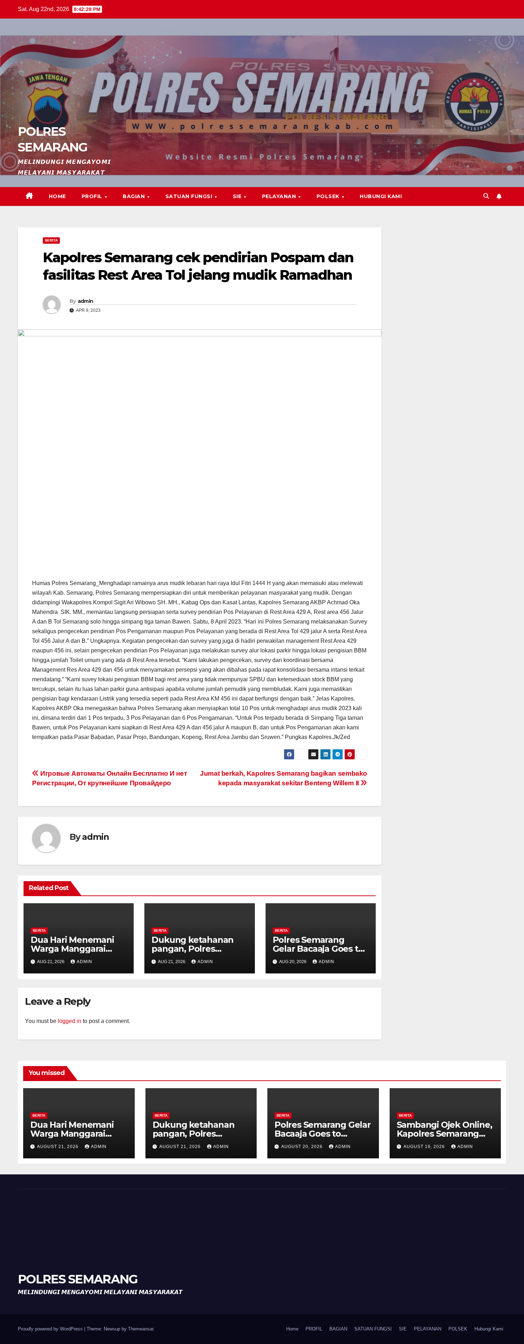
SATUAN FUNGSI (189, 196)
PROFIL (93, 196)
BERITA (51, 240)
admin (85, 301)
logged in (69, 1021)
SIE (238, 196)
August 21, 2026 (58, 1146)
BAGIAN (135, 196)
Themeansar (140, 1329)
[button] (486, 196)
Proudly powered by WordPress (51, 1329)
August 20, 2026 (302, 1146)
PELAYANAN (280, 196)
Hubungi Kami (381, 196)
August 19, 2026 (425, 1146)
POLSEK (329, 196)
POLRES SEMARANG (78, 1279)
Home (57, 196)
